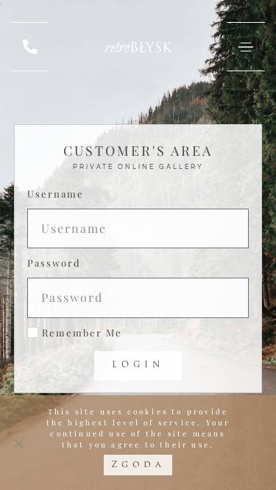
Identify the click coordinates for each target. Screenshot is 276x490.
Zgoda (138, 465)
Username (55, 193)
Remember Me (80, 332)
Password (54, 262)
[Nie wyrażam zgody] (18, 443)
